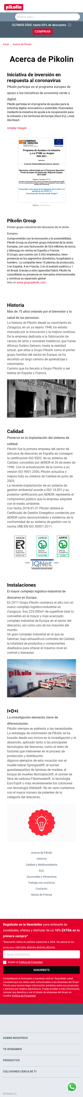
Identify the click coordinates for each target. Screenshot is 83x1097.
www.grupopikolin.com (31, 282)
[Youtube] (42, 1009)
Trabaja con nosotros (41, 882)
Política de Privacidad (31, 962)
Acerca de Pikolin (22, 44)
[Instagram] (49, 1009)
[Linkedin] (57, 1009)
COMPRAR (43, 31)
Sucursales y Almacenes (42, 876)
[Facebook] (26, 1009)
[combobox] (47, 16)
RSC (41, 870)
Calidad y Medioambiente (41, 864)
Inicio (6, 44)
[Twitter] (34, 1009)
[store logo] (13, 6)
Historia (42, 858)
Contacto (41, 888)
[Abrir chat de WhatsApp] (72, 1087)
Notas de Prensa (41, 894)
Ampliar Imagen (17, 128)
